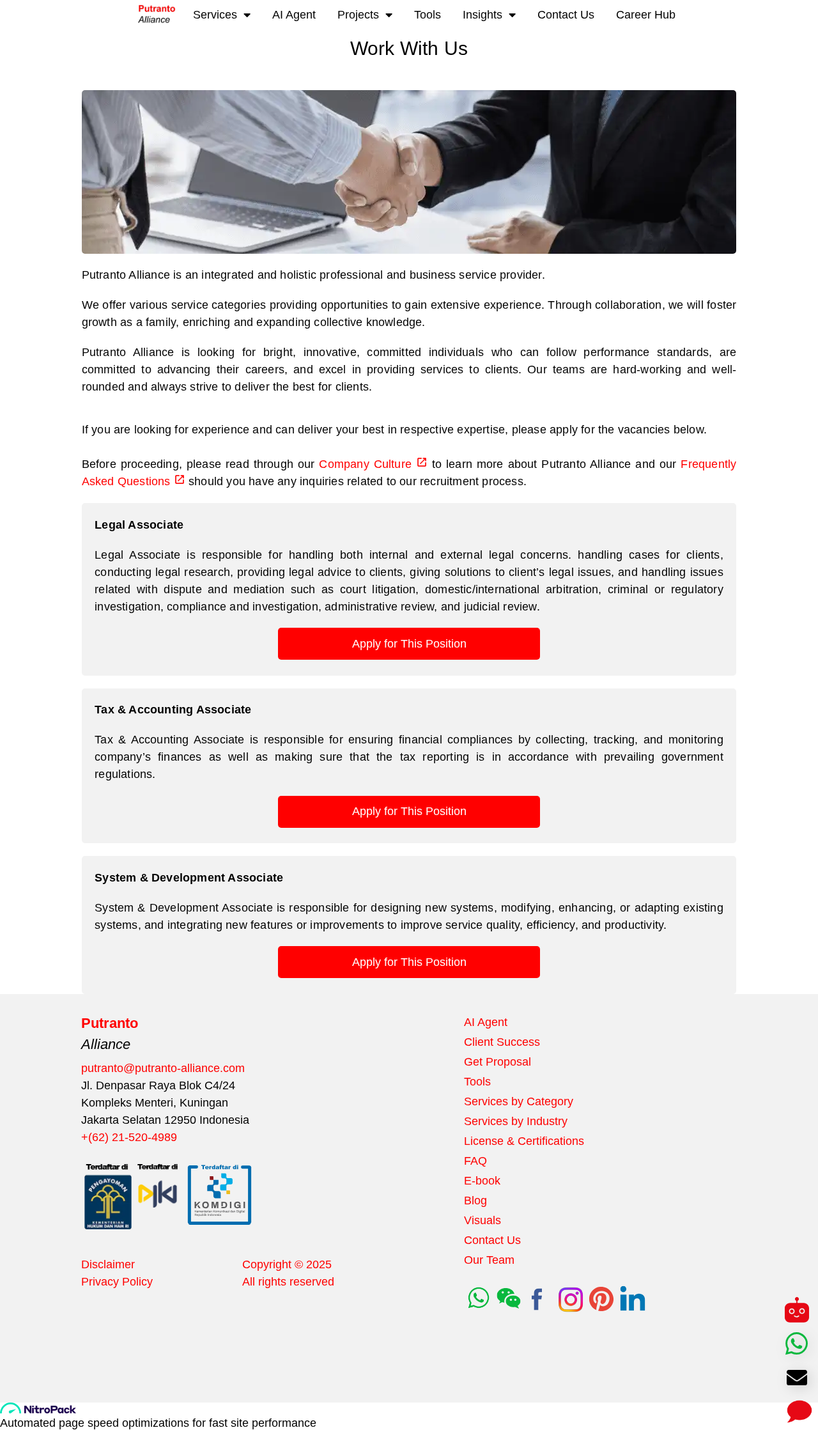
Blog (475, 1200)
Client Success (502, 1042)
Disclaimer (108, 1264)
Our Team (489, 1260)
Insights (482, 14)
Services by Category (518, 1101)
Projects (358, 14)
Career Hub (645, 14)
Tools (427, 14)
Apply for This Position (409, 643)
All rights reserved (288, 1281)
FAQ (475, 1160)
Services (215, 14)
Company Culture (365, 464)
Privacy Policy (117, 1281)
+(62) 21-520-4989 (129, 1137)
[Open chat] (797, 1409)
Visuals (482, 1220)
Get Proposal (497, 1061)
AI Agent (294, 14)
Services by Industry (515, 1121)
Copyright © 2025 (287, 1264)
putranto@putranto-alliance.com (163, 1068)
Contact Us (565, 14)
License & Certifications (524, 1141)
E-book (482, 1180)
